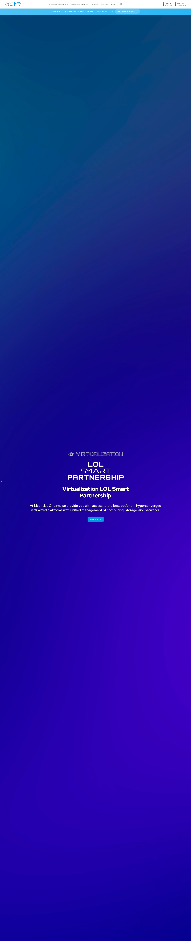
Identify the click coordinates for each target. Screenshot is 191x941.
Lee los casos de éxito (127, 11)
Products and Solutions (58, 4)
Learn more (95, 519)
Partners (95, 4)
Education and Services (79, 4)
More (113, 4)
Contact (104, 4)
